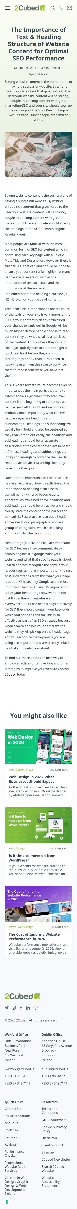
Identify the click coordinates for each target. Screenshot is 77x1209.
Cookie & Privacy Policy (54, 1129)
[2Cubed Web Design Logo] (30, 8)
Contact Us (13, 1109)
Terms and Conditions (50, 1111)
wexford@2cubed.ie (19, 1069)
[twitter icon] (7, 1008)
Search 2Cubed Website (53, 1168)
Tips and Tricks (38, 74)
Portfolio (11, 1130)
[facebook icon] (21, 1008)
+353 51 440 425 (16, 1076)
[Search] (52, 8)
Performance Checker (14, 1153)
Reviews (11, 1144)
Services (11, 1137)
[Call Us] (61, 8)
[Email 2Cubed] (69, 8)
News (30, 769)
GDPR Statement (54, 1120)
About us (11, 1123)
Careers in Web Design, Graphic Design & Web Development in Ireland (17, 1185)
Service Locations (18, 1116)
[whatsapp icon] (35, 1008)
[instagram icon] (14, 1008)
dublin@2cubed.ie (55, 1069)
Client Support (52, 1145)
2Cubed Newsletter (56, 1159)
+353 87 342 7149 (17, 1083)
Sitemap (48, 1152)
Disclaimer (49, 1138)
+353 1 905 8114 (53, 1076)
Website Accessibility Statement (51, 1181)
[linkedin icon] (28, 1008)
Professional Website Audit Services (15, 1166)
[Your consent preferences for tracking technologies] (7, 1202)
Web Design (17, 769)
